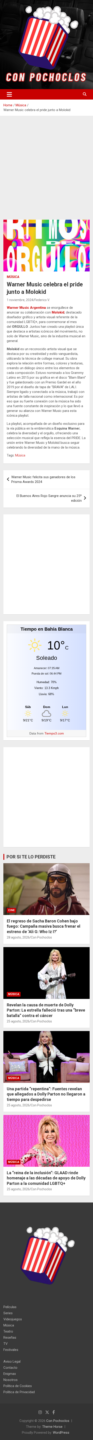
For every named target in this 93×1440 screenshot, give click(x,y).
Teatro (8, 1331)
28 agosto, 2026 (18, 937)
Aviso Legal (12, 1361)
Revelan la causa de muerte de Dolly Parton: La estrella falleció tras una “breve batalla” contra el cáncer (46, 1010)
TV (5, 1344)
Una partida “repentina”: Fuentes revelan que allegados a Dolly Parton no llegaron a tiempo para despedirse (46, 1094)
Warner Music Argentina (26, 308)
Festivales (10, 1350)
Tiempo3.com (54, 733)
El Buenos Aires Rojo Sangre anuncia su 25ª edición (49, 498)
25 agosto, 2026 (18, 1021)
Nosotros (10, 1380)
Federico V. (42, 300)
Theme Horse (52, 1427)
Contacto (10, 1368)
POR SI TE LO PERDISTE (31, 857)
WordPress (61, 1432)
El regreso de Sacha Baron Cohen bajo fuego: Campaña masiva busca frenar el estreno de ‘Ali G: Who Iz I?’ (43, 926)
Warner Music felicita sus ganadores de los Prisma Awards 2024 (43, 479)
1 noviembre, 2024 (20, 300)
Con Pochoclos (41, 937)
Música (13, 277)
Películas (9, 1307)
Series (8, 1313)
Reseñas (9, 1337)
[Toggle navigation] (9, 94)
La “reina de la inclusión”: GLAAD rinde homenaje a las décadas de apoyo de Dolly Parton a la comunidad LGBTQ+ (46, 1178)
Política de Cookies (17, 1386)
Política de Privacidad (19, 1392)
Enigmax (9, 1374)
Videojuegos (12, 1319)
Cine (11, 910)
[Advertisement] (46, 171)
